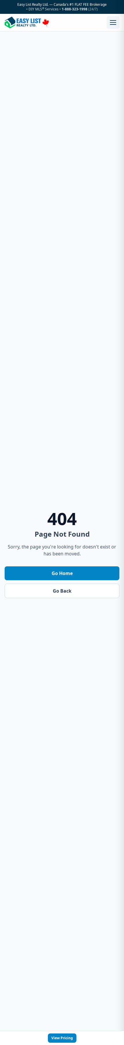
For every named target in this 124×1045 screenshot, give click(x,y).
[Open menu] (113, 22)
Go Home (62, 573)
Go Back (62, 591)
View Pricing (62, 1037)
